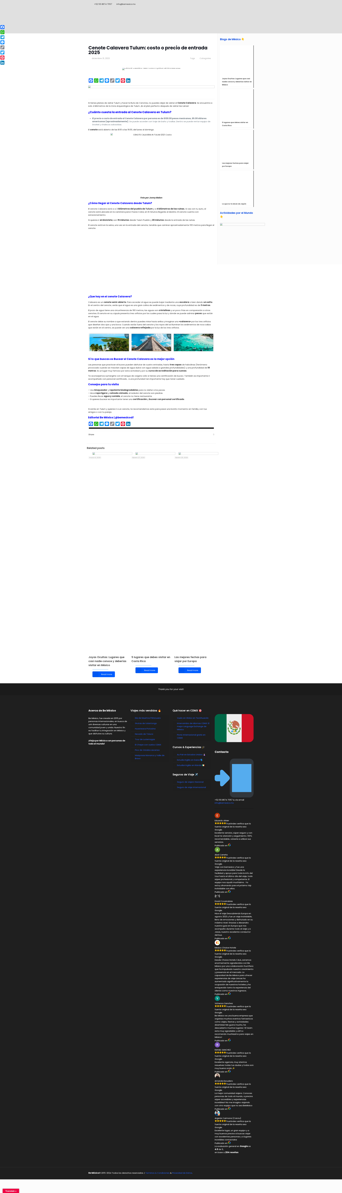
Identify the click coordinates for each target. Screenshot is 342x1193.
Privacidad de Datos (182, 1173)
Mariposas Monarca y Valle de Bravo (149, 757)
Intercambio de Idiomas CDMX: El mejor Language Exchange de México (193, 726)
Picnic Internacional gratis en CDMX (191, 736)
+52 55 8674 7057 (103, 4)
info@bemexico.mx (125, 4)
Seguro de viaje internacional (191, 787)
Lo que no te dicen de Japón (234, 204)
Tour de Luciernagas (145, 739)
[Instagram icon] (245, 4)
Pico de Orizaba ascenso (147, 750)
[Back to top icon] (251, 1173)
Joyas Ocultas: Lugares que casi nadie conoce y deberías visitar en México (107, 661)
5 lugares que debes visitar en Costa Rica (235, 124)
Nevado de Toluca (144, 734)
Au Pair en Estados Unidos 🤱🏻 (191, 754)
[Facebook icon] (242, 4)
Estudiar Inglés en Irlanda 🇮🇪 (191, 765)
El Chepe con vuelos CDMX (148, 744)
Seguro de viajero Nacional (190, 782)
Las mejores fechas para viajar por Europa (235, 164)
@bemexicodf (124, 417)
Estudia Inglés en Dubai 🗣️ (190, 759)
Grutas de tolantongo (146, 723)
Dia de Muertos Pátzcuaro (148, 718)
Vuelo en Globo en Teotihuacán (193, 718)
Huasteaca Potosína (145, 728)
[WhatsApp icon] (238, 4)
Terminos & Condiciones (157, 1173)
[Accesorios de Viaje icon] (249, 4)
